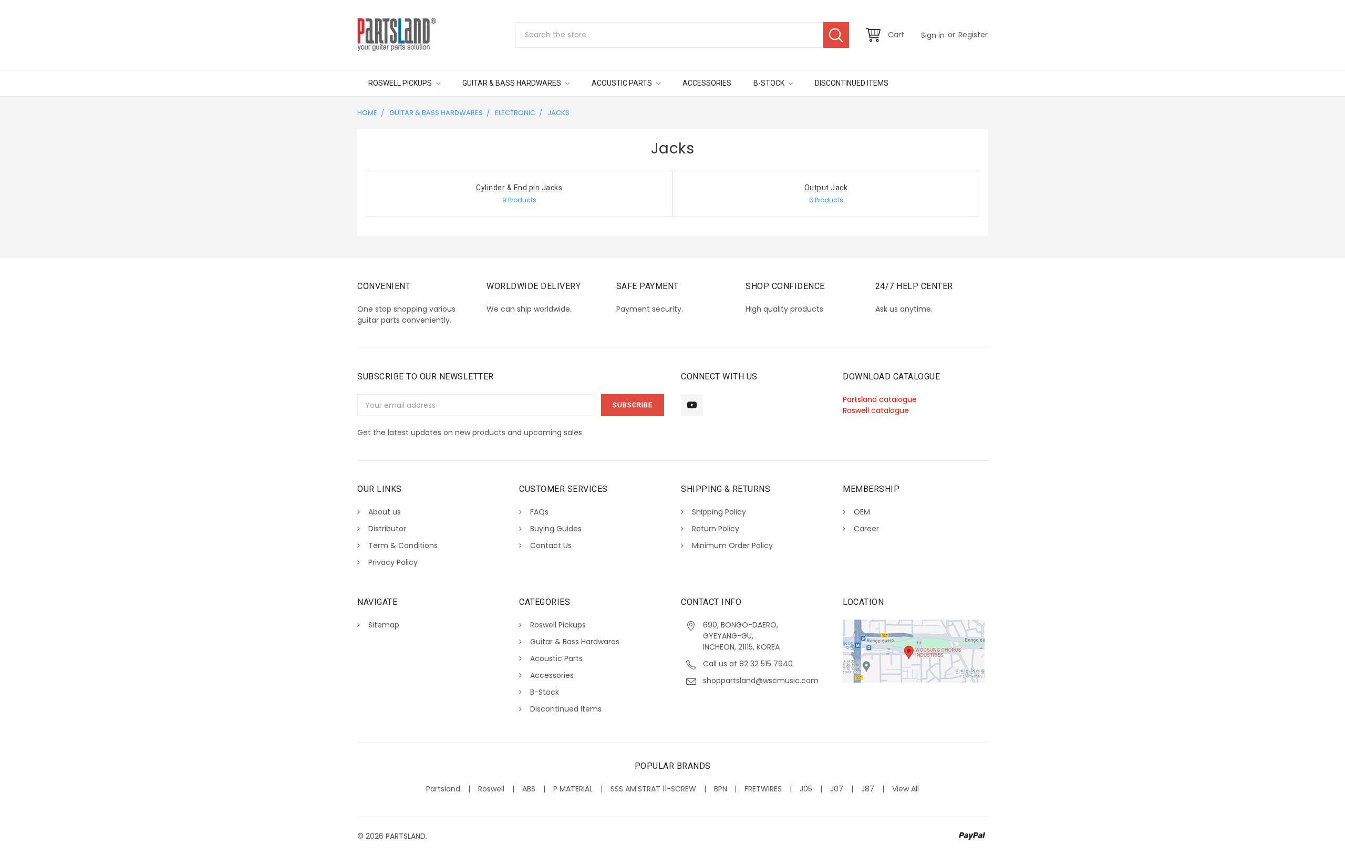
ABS (528, 789)
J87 (867, 789)
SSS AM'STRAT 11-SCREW (653, 789)
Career (866, 528)
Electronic (515, 113)
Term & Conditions (403, 545)
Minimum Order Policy (732, 545)
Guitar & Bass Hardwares (512, 83)
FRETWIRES (763, 789)
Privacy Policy (393, 562)
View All (905, 789)
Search (836, 35)
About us (384, 512)
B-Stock (769, 83)
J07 (836, 789)
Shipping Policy (719, 512)
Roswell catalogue (876, 410)
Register (973, 34)
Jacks (558, 113)
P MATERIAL (573, 789)
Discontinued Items (851, 83)
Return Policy (715, 528)
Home (367, 113)
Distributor (387, 528)
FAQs (539, 512)
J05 (806, 789)
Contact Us (551, 545)
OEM (862, 512)
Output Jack (826, 187)
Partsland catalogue (880, 399)
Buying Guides (556, 528)
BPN (720, 789)
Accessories (706, 83)
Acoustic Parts (623, 83)
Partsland (443, 789)
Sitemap (383, 625)
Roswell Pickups (400, 83)
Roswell (491, 789)
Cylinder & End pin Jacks (519, 187)
